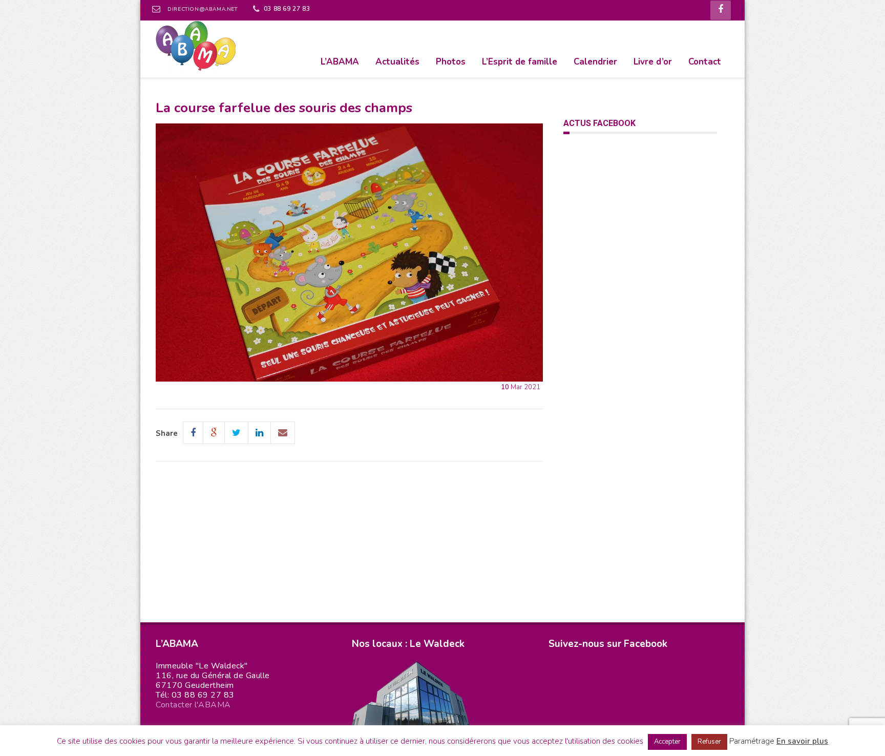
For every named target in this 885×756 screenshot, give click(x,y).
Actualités (397, 62)
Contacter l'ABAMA (193, 704)
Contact (704, 62)
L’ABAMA (340, 62)
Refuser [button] (709, 741)
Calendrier (595, 62)
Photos (451, 62)
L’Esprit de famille (519, 62)
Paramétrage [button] (751, 741)
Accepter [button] (667, 741)
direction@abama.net (202, 9)
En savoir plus (802, 741)
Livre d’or (653, 62)
